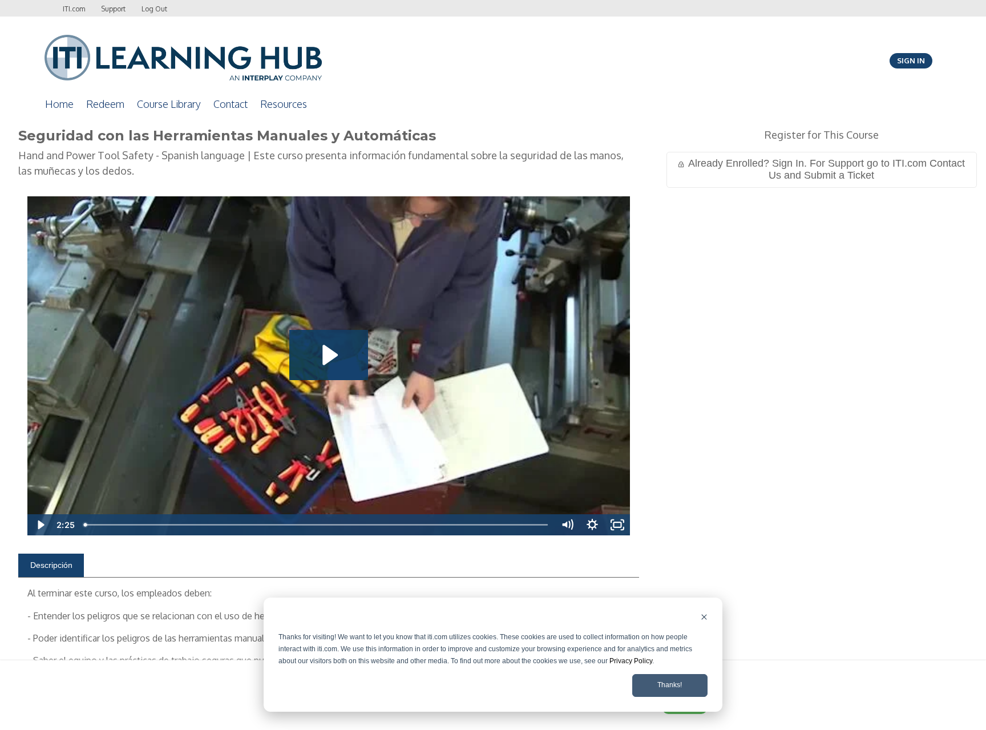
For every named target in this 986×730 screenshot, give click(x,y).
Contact (230, 104)
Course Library (169, 104)
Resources (283, 104)
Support (113, 9)
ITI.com (74, 9)
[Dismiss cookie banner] (704, 618)
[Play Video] (39, 524)
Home (59, 104)
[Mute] (567, 524)
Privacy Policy (630, 661)
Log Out (154, 9)
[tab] (51, 566)
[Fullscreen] (617, 524)
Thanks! (669, 685)
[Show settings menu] (592, 524)
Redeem (105, 104)
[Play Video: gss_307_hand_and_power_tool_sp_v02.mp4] (328, 355)
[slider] (317, 524)
